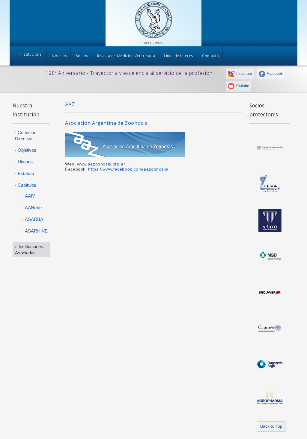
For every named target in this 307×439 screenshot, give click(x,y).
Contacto (210, 55)
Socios (82, 55)
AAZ (70, 104)
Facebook (274, 74)
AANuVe (33, 207)
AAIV (29, 195)
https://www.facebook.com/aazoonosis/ (128, 169)
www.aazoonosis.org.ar (101, 164)
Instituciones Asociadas (29, 249)
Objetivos (26, 150)
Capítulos (26, 185)
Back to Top (271, 426)
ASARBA (33, 219)
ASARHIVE (36, 230)
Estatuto (25, 173)
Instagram (243, 74)
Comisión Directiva (25, 135)
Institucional (31, 54)
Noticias (59, 55)
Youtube (242, 86)
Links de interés (178, 55)
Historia (24, 161)
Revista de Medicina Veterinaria (126, 55)
